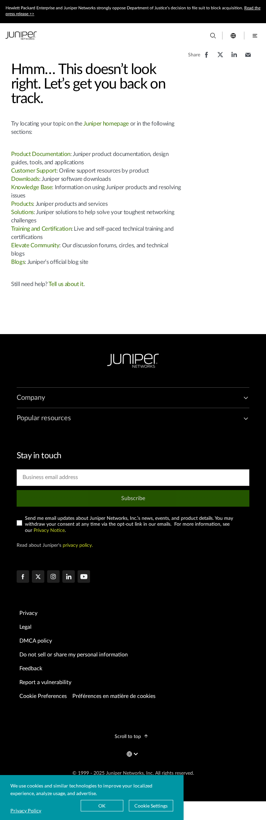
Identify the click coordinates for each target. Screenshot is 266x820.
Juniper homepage (106, 124)
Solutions (22, 212)
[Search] (213, 35)
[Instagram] (53, 577)
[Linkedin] (68, 577)
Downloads (25, 179)
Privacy (28, 613)
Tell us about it (65, 284)
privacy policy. (78, 545)
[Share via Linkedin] (234, 58)
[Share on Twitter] (220, 58)
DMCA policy (35, 641)
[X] (38, 577)
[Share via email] (248, 58)
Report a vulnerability (45, 682)
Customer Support (33, 171)
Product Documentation (40, 154)
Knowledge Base (31, 187)
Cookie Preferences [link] (43, 696)
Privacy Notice (49, 530)
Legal (25, 627)
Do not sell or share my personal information (73, 654)
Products (22, 204)
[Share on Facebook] (206, 58)
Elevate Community (35, 245)
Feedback (30, 668)
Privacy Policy (25, 810)
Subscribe (133, 498)
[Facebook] (23, 577)
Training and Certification (41, 229)
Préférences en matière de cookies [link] (114, 696)
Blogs (18, 262)
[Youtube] (84, 577)
